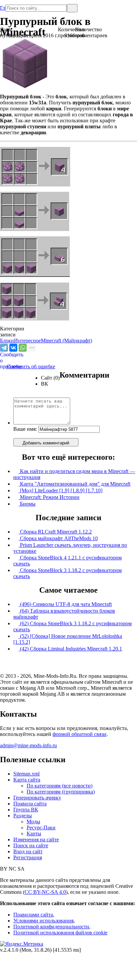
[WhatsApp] (23, 348)
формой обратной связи (79, 734)
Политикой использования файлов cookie (60, 932)
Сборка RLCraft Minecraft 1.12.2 (55, 532)
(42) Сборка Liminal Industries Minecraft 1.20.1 (70, 649)
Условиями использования (43, 920)
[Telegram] (4, 348)
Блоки (7, 340)
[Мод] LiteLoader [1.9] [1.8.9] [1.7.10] (60, 490)
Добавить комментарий (45, 442)
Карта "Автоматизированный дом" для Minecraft (74, 484)
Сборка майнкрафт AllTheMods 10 (58, 538)
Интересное (27, 340)
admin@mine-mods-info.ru (28, 745)
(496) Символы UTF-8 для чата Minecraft (65, 604)
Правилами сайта (33, 914)
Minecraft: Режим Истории (49, 497)
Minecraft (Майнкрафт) (66, 340)
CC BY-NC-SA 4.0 (45, 892)
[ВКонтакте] (13, 348)
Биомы (27, 504)
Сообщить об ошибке (27, 366)
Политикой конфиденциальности (51, 926)
